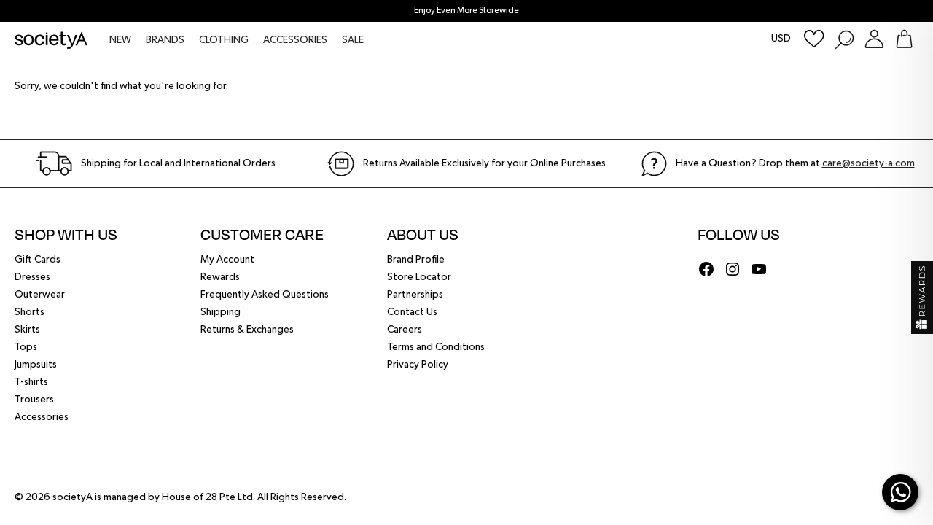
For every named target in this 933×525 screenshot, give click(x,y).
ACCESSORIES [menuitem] (295, 40)
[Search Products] (844, 39)
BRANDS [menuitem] (165, 40)
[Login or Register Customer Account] (874, 39)
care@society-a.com (868, 163)
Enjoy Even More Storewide (466, 11)
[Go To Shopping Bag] (904, 39)
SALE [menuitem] (353, 40)
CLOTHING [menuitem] (224, 40)
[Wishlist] (814, 39)
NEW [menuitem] (120, 40)
